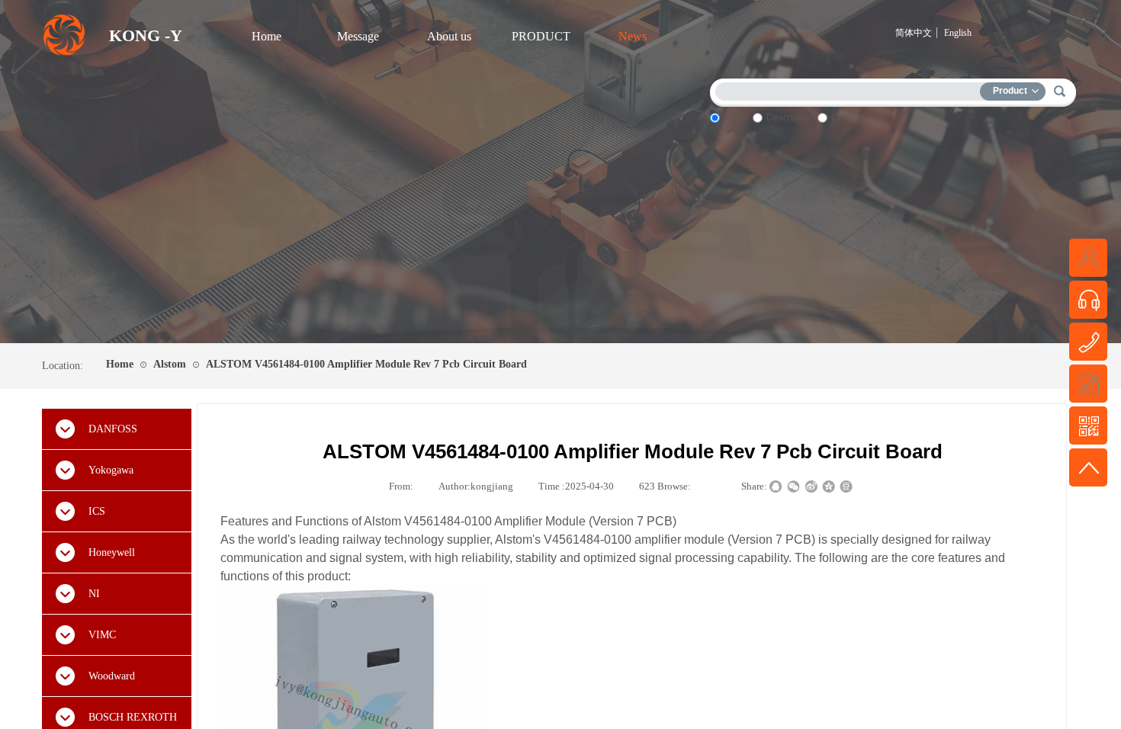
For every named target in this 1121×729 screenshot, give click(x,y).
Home (266, 36)
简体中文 (913, 32)
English (958, 32)
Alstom (169, 364)
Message (358, 36)
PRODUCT (541, 36)
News (632, 36)
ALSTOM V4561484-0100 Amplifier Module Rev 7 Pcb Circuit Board (366, 364)
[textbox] (851, 89)
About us (449, 36)
